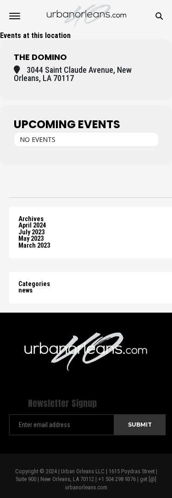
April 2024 (32, 225)
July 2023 (31, 232)
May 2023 (31, 239)
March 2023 (34, 245)
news (25, 290)
